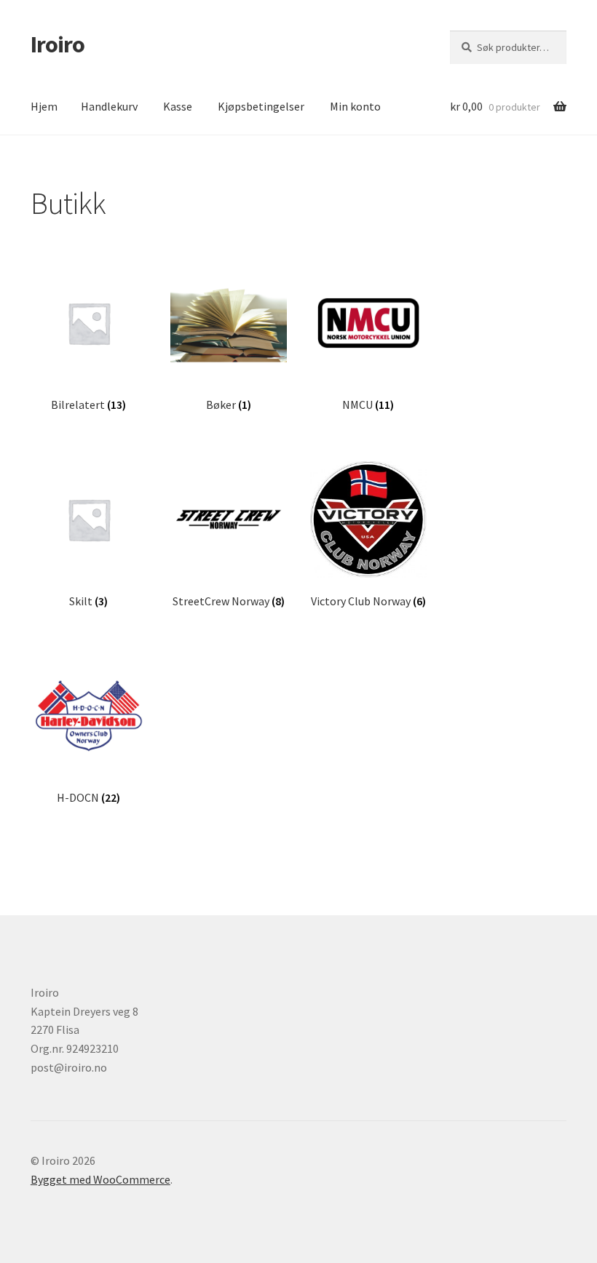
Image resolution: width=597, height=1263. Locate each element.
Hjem (44, 106)
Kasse (177, 106)
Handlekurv (109, 106)
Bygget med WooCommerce (100, 1179)
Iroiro (57, 44)
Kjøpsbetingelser (261, 106)
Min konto (355, 106)
